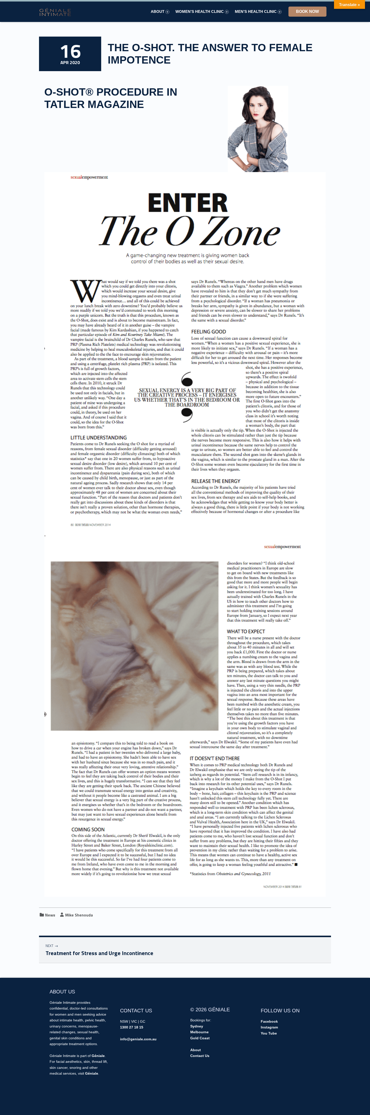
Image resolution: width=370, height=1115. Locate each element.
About (157, 12)
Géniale (98, 1056)
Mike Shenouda (79, 915)
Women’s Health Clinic (199, 12)
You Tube (269, 1033)
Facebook (269, 1021)
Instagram (269, 1027)
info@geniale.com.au (138, 1039)
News (50, 915)
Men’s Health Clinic (256, 12)
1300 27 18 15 (131, 1027)
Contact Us (199, 1056)
